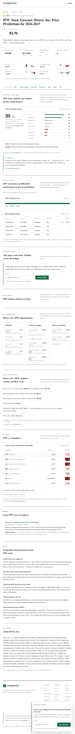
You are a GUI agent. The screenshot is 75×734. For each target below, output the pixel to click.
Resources (47, 697)
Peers (49, 87)
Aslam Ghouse (16, 153)
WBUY (6, 469)
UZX (6, 483)
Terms (67, 694)
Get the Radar (42, 277)
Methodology (47, 694)
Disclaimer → (25, 720)
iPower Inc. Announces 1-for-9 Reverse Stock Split (21, 522)
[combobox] (23, 494)
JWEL (6, 474)
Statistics (42, 87)
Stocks (13, 12)
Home (6, 12)
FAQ (60, 87)
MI (6, 478)
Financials (34, 87)
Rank (15, 87)
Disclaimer (68, 697)
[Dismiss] (69, 705)
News (55, 87)
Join (55, 691)
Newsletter (47, 700)
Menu (70, 3)
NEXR (6, 459)
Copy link (68, 388)
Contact (56, 700)
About (56, 688)
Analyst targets (24, 87)
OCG (6, 464)
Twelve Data (16, 424)
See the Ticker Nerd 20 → (13, 168)
